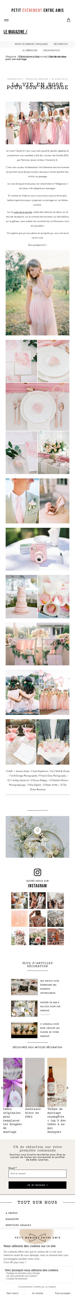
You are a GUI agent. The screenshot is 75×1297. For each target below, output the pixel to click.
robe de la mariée (22, 212)
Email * (13, 1168)
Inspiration (41, 57)
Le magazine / (15, 31)
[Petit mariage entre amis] (37, 10)
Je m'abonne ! (37, 1185)
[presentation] (67, 1088)
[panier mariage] (68, 20)
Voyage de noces (54, 57)
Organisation (51, 51)
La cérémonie (29, 51)
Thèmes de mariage (36, 79)
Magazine (11, 57)
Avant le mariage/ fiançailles (31, 44)
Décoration (61, 44)
